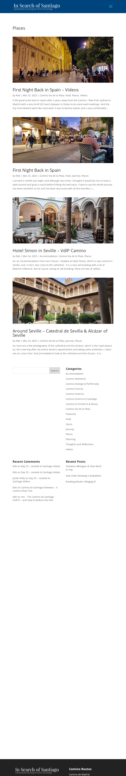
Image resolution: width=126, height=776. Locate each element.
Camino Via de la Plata (52, 95)
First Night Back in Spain (37, 170)
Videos (83, 95)
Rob (18, 95)
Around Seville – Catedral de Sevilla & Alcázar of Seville (60, 333)
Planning (70, 439)
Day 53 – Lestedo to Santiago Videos (40, 466)
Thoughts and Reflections (80, 444)
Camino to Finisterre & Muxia (82, 404)
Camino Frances (74, 388)
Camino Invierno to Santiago (81, 398)
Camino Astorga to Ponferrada (82, 383)
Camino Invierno (75, 393)
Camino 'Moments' (76, 378)
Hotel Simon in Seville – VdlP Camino (49, 250)
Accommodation (48, 256)
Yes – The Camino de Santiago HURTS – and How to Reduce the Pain (33, 498)
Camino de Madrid (79, 774)
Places (75, 95)
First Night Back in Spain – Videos (46, 90)
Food (68, 95)
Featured (71, 414)
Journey (76, 175)
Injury (69, 424)
